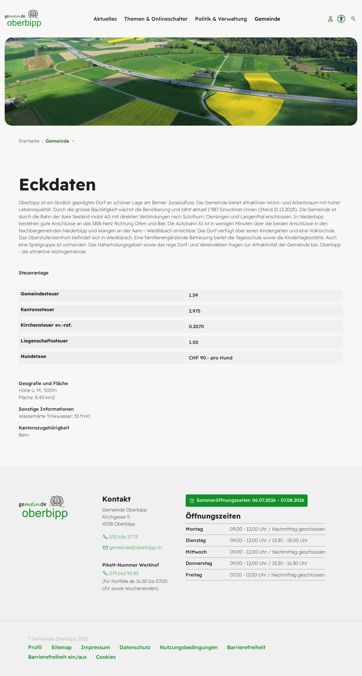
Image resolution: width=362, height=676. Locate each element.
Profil (35, 647)
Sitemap (61, 647)
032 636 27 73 (123, 537)
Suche (353, 19)
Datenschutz (134, 647)
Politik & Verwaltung (221, 19)
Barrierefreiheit (246, 647)
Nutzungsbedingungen (189, 647)
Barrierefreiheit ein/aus (57, 657)
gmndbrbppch (135, 547)
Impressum (95, 647)
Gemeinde (267, 19)
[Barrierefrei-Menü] (341, 19)
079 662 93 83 (123, 573)
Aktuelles (105, 19)
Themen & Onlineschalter (156, 19)
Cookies (106, 657)
